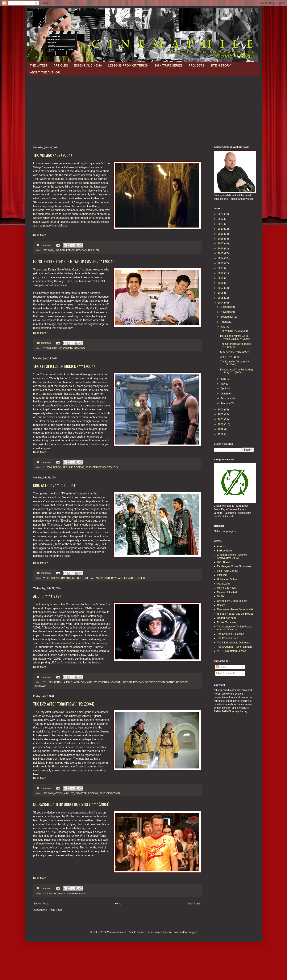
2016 (221, 248)
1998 (221, 434)
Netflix (220, 596)
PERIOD (70, 250)
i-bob (169, 932)
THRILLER (93, 250)
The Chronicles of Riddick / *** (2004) (64, 366)
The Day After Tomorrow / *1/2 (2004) (63, 704)
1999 (221, 429)
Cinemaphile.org (238, 711)
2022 (221, 218)
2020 (221, 228)
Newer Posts (41, 903)
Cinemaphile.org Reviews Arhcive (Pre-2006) (232, 556)
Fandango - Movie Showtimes (234, 566)
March (224, 393)
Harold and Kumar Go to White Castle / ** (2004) (73, 261)
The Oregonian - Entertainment (234, 646)
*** (44, 467)
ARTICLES (61, 65)
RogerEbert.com (226, 617)
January (225, 403)
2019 (221, 233)
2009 (221, 278)
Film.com (222, 575)
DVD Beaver (224, 562)
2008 (221, 282)
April (223, 388)
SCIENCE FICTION (96, 467)
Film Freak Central (227, 570)
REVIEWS (81, 250)
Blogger (192, 932)
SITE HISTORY (220, 65)
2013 (221, 263)
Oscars (221, 605)
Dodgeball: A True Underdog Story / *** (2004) (71, 804)
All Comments (227, 673)
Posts (222, 667)
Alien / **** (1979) (47, 596)
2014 (221, 258)
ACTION (57, 467)
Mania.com (223, 583)
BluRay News (225, 550)
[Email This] (65, 245)
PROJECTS (196, 65)
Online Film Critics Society (232, 600)
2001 (221, 419)
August (225, 321)
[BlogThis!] (69, 245)
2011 (221, 268)
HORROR (59, 250)
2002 (221, 414)
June (224, 378)
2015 (221, 253)
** (44, 348)
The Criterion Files (227, 638)
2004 (50, 250)
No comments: (45, 245)
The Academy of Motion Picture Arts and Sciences (234, 628)
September (227, 316)
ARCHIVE (57, 348)
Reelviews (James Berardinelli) (235, 609)
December (227, 306)
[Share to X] (73, 245)
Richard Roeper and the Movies (235, 613)
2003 (221, 409)
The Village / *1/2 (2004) (52, 155)
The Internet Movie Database (233, 642)
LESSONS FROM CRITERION (128, 65)
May (223, 383)
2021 (221, 223)
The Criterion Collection (230, 633)
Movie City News (226, 587)
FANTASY (95, 578)
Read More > (40, 235)
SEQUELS (112, 467)
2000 (221, 424)
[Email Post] (58, 245)
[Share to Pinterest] (81, 245)
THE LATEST (38, 65)
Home (118, 903)
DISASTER (81, 793)
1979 (50, 682)
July (223, 326)
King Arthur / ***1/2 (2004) (54, 485)
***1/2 (46, 578)
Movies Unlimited (227, 592)
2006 (221, 292)
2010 (221, 273)
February (226, 398)
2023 (221, 214)
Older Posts (193, 903)
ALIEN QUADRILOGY (74, 682)
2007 (221, 287)
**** (44, 682)
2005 (221, 297)
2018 (221, 238)
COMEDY (68, 348)
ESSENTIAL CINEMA (88, 65)
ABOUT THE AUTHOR (45, 72)
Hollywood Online (227, 579)
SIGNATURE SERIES (168, 65)
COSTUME (83, 578)
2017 (221, 243)
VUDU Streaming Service (231, 651)
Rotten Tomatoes (226, 622)
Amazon (221, 546)
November (227, 311)
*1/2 (45, 250)
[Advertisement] (143, 107)
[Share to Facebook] (77, 245)
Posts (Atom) (56, 909)
